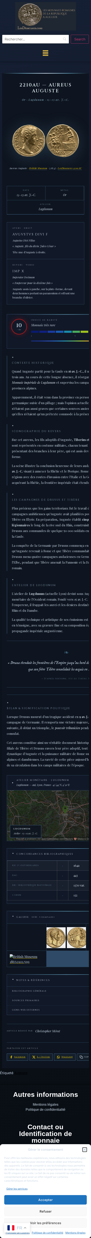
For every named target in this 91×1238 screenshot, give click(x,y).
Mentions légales (75, 1232)
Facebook (19, 1057)
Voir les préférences (45, 1223)
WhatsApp (67, 1057)
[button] (85, 1150)
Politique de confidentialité (47, 1232)
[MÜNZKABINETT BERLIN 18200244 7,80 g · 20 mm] (66, 937)
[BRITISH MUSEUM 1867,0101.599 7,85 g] (26, 959)
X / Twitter (43, 1057)
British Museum (38, 168)
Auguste (21, 1073)
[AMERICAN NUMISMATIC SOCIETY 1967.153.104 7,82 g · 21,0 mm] (26, 937)
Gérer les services (17, 1188)
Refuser (46, 1211)
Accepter (45, 1200)
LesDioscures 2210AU (70, 168)
